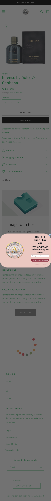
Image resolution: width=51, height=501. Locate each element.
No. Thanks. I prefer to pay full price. (40, 264)
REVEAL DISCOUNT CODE (40, 260)
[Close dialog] (49, 235)
